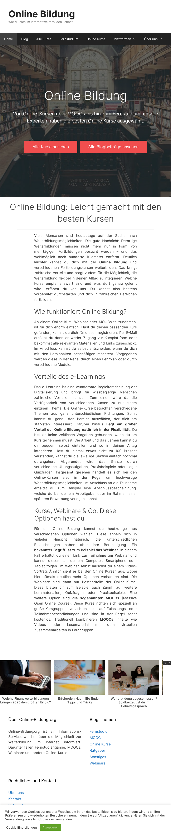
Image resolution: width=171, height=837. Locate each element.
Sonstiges (98, 757)
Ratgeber (97, 750)
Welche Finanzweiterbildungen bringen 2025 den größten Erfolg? (25, 700)
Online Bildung (41, 14)
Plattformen (122, 39)
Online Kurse (96, 39)
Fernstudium (69, 39)
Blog (24, 39)
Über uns (151, 39)
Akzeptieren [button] (50, 827)
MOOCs (96, 738)
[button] (169, 663)
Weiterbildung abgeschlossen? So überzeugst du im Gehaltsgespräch (134, 702)
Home (8, 39)
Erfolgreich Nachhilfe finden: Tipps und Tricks (79, 700)
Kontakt (14, 799)
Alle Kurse (43, 39)
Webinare (98, 763)
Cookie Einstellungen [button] (21, 827)
